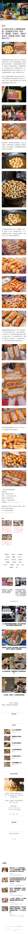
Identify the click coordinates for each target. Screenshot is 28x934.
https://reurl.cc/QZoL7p (13, 502)
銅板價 (13, 557)
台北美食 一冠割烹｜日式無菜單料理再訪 (14, 695)
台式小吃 (19, 557)
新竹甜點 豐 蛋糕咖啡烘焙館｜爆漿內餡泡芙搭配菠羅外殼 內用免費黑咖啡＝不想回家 (18, 879)
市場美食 (12, 564)
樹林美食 (7, 554)
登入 (9, 705)
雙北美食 (8, 557)
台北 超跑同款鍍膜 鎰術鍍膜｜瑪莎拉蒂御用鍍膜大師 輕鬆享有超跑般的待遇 (14, 624)
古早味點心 (20, 554)
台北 (17, 567)
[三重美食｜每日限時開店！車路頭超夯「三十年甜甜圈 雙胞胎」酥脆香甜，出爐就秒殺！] (7, 537)
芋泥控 (20, 562)
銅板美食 (8, 562)
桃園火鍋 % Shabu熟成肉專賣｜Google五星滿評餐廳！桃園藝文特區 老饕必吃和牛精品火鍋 (18, 869)
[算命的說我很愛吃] (14, 12)
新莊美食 (11, 567)
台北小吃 (5, 564)
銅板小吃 (20, 559)
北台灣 (3, 25)
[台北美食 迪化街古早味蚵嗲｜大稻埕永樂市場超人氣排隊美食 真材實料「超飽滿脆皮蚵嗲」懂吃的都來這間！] (7, 523)
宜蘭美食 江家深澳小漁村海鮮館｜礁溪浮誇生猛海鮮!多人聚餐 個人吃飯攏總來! (14, 648)
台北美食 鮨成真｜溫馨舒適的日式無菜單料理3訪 (14, 672)
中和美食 (14, 562)
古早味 (17, 564)
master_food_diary (9, 512)
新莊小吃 (7, 559)
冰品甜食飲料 (12, 883)
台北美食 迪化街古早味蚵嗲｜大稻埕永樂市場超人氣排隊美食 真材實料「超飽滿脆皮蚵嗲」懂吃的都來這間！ (7, 529)
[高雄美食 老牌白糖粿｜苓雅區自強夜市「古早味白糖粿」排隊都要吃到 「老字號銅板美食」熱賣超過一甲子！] (18, 523)
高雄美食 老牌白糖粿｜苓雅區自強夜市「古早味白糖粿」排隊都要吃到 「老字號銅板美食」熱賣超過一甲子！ (18, 529)
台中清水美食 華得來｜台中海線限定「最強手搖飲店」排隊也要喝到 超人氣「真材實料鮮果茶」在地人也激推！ (21, 592)
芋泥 (23, 564)
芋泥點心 (13, 554)
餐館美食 (13, 732)
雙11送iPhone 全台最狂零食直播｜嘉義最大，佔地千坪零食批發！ (7, 591)
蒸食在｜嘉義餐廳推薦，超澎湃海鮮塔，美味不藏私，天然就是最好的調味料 (18, 890)
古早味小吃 (13, 559)
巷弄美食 (11, 914)
